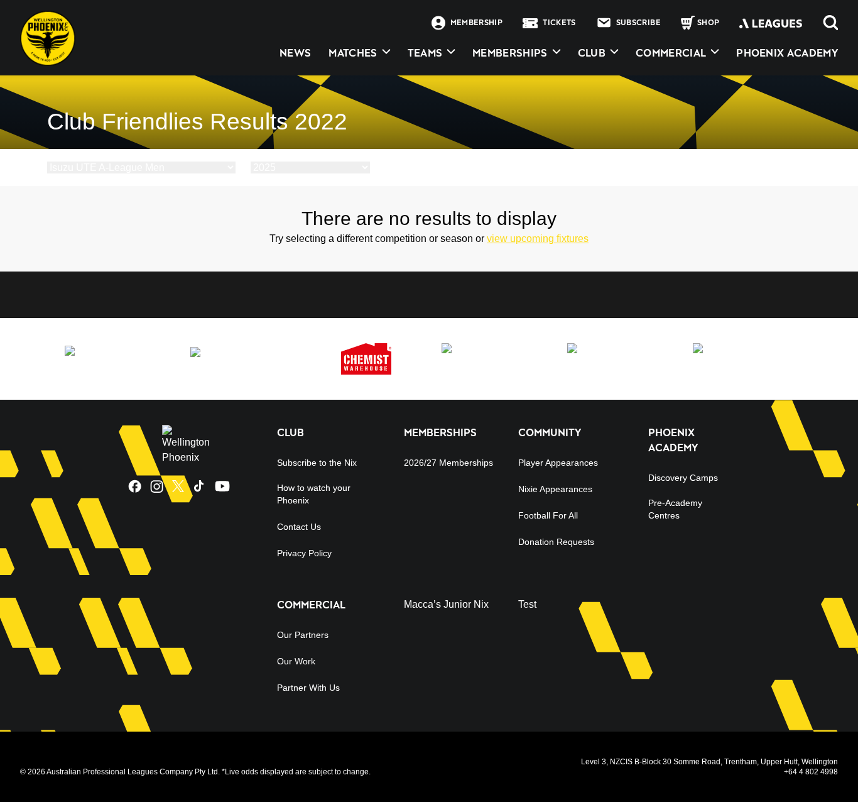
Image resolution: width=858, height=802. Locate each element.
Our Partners (303, 635)
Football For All (548, 515)
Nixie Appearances (555, 489)
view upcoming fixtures (538, 238)
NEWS (295, 53)
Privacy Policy (304, 553)
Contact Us (299, 527)
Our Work (296, 661)
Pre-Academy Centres (675, 509)
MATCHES (353, 53)
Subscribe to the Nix (317, 463)
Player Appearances (558, 463)
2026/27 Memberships (448, 463)
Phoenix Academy (787, 53)
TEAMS (425, 53)
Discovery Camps (683, 478)
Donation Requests (556, 542)
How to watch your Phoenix (313, 494)
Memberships (510, 53)
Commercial (671, 53)
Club (591, 53)
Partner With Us (308, 688)
